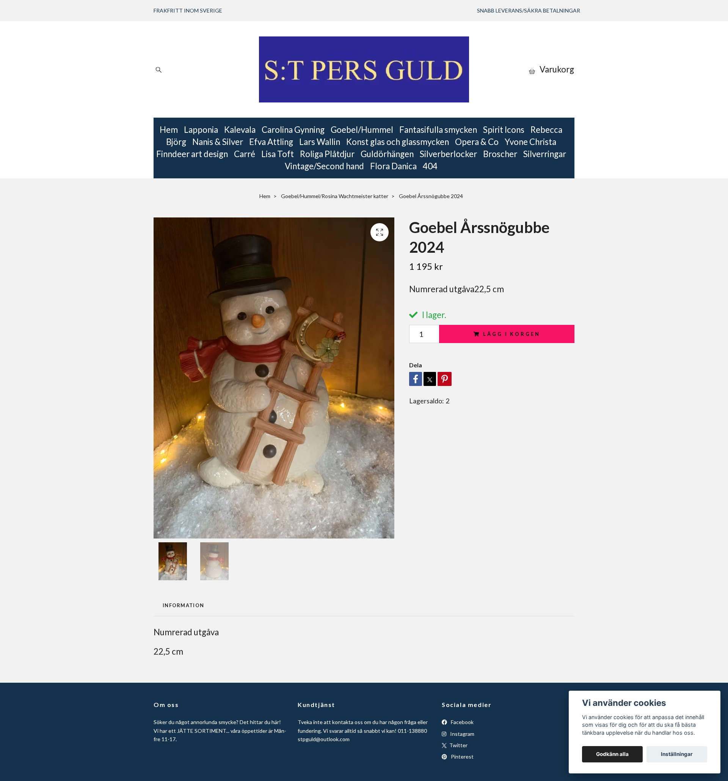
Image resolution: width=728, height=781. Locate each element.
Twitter (458, 745)
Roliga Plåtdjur (327, 154)
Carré (244, 154)
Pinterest (462, 756)
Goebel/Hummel (362, 129)
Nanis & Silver (217, 142)
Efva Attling (271, 142)
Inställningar (677, 754)
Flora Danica (393, 166)
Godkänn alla (612, 754)
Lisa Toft (277, 154)
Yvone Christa (530, 142)
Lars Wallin (319, 142)
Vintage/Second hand (324, 166)
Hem (169, 129)
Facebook (462, 722)
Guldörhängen (387, 154)
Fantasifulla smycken (438, 129)
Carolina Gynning (293, 129)
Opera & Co (477, 142)
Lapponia (201, 129)
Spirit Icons (503, 129)
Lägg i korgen (511, 334)
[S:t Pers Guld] (364, 69)
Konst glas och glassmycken (397, 142)
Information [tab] (183, 605)
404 (430, 166)
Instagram (461, 734)
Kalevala (240, 129)
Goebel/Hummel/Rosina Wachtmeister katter (334, 196)
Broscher (500, 154)
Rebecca (546, 129)
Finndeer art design (192, 154)
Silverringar (544, 154)
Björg (176, 142)
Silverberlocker (448, 154)
